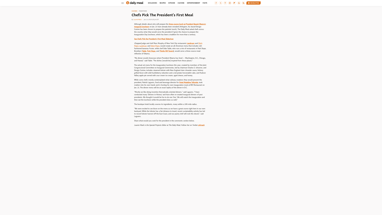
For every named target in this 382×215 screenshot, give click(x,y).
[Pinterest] (225, 3)
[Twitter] (220, 3)
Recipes (163, 3)
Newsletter (254, 3)
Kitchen (171, 3)
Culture (181, 3)
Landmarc (190, 43)
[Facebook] (216, 3)
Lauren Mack (137, 19)
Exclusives (152, 3)
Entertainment (193, 3)
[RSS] (243, 3)
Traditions (143, 11)
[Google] (239, 3)
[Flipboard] (234, 3)
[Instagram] (229, 3)
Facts (205, 3)
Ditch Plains (155, 46)
